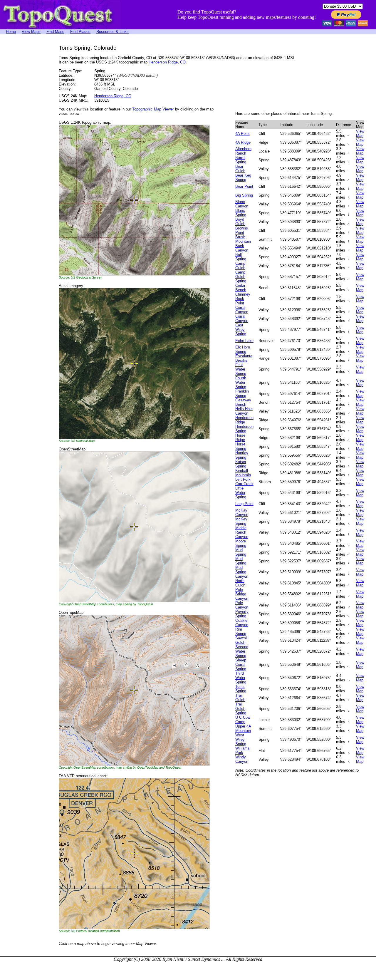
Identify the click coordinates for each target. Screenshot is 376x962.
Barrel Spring (240, 159)
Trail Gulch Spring (240, 708)
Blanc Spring (240, 212)
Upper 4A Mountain (243, 728)
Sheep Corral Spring (240, 664)
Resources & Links (112, 31)
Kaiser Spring (240, 464)
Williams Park (242, 750)
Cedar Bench (240, 287)
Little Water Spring (240, 492)
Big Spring (244, 195)
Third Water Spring (240, 677)
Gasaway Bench (243, 402)
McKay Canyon (241, 512)
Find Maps (55, 31)
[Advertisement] (23, 133)
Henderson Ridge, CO (167, 62)
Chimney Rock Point (242, 298)
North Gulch (240, 583)
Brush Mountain (243, 239)
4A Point (242, 133)
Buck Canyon (241, 248)
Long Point (244, 504)
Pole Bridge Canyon (241, 594)
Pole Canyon (241, 605)
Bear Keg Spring (243, 177)
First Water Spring (240, 369)
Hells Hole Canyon (244, 411)
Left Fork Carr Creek (244, 481)
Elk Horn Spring (242, 349)
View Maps (31, 31)
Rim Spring (240, 631)
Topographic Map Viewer (153, 109)
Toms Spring (240, 688)
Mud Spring (240, 552)
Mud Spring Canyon (241, 572)
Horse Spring (240, 446)
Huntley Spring (241, 455)
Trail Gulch (240, 697)
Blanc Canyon (241, 204)
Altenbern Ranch (243, 151)
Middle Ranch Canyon (241, 532)
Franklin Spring (242, 393)
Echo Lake (244, 340)
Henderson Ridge (244, 419)
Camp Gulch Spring (240, 276)
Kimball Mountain (243, 472)
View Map (360, 133)
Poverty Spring (242, 613)
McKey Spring (241, 521)
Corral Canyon (241, 309)
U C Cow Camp (242, 719)
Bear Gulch (240, 168)
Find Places (80, 31)
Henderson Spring (244, 428)
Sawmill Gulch (242, 640)
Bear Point (244, 186)
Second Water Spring (241, 651)
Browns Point (241, 230)
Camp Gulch (240, 265)
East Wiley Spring (240, 329)
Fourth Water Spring (240, 382)
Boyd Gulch (240, 221)
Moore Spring (240, 543)
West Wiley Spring (240, 739)
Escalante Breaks (243, 358)
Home (11, 31)
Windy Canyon (241, 759)
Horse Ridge (240, 437)
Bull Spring (240, 256)
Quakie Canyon (241, 622)
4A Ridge (243, 142)
